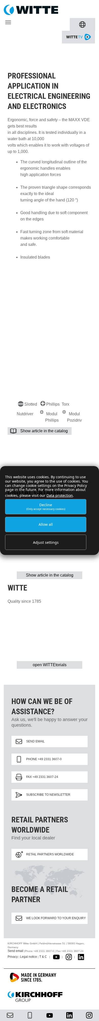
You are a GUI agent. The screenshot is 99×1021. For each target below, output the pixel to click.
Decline (45, 506)
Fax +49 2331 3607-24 (42, 777)
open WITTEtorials (50, 665)
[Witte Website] (49, 10)
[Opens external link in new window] (56, 957)
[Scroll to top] (89, 1011)
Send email (35, 741)
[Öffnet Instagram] (69, 957)
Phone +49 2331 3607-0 (44, 759)
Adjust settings (46, 542)
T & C (43, 957)
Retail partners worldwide (50, 854)
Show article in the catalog (44, 431)
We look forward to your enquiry (56, 918)
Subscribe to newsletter (48, 794)
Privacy (13, 957)
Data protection (59, 495)
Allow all (46, 524)
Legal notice (28, 957)
